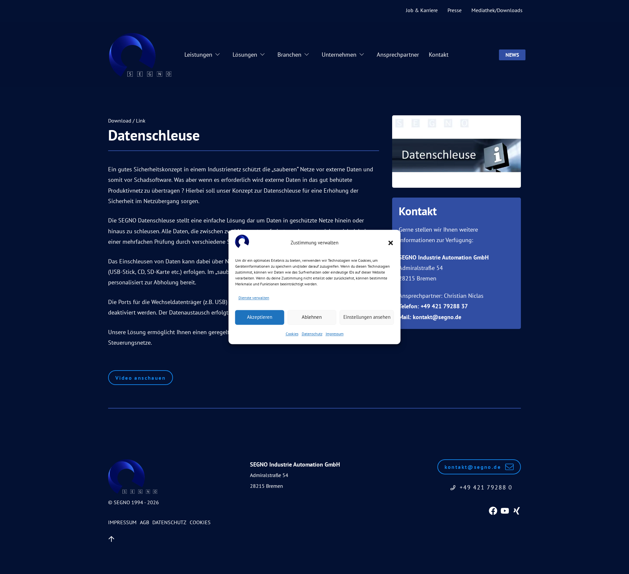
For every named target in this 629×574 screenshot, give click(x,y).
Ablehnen (312, 317)
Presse (455, 10)
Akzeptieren (259, 317)
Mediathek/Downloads (497, 10)
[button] (391, 243)
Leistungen (198, 54)
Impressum (335, 333)
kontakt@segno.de (437, 317)
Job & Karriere (422, 10)
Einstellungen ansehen (367, 317)
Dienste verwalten (253, 298)
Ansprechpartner (398, 54)
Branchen (289, 54)
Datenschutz (312, 333)
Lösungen (245, 54)
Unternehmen (339, 54)
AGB (144, 522)
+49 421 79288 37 (444, 306)
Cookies (292, 333)
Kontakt (438, 54)
